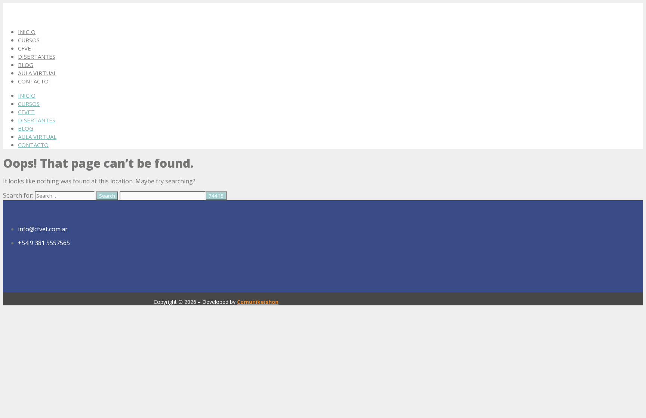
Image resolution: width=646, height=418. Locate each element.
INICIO (27, 32)
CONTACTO (33, 81)
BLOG (25, 64)
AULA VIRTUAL (37, 73)
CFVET (26, 48)
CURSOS (29, 40)
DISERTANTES (36, 56)
